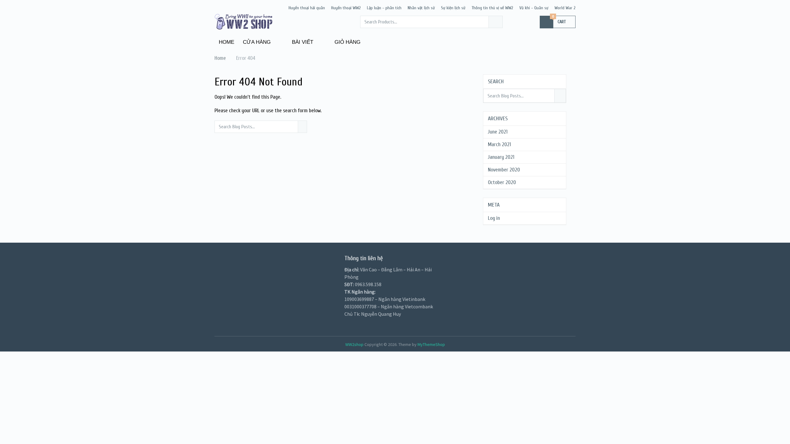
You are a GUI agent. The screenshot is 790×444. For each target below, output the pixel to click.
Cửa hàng (257, 42)
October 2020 (502, 182)
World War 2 (565, 7)
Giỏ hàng (346, 42)
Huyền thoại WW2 (346, 7)
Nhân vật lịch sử (421, 7)
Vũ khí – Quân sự (533, 7)
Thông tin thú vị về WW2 (492, 7)
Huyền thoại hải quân (307, 7)
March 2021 (499, 144)
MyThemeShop (431, 344)
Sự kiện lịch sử (453, 7)
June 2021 (498, 132)
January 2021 (501, 157)
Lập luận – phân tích (384, 7)
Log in (494, 218)
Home (226, 42)
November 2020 (504, 170)
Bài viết (301, 42)
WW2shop (354, 344)
